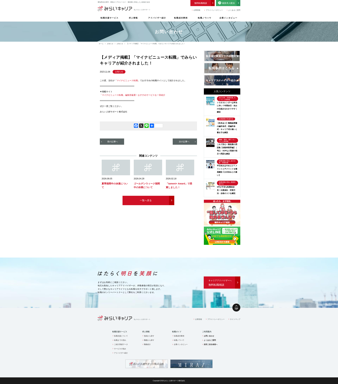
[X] (141, 126)
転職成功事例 (181, 18)
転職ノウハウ (204, 18)
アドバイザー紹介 (157, 18)
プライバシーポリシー (214, 10)
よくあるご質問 (234, 10)
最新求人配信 (231, 2)
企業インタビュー (228, 18)
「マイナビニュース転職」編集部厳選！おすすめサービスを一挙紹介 (132, 95)
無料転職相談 (200, 3)
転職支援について (121, 336)
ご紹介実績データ (121, 344)
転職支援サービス (110, 18)
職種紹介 (147, 344)
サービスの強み (120, 349)
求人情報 (133, 18)
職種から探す (149, 340)
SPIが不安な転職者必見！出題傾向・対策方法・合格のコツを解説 (226, 190)
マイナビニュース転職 (127, 80)
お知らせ (110, 44)
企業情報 (196, 10)
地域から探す (149, 336)
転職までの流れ (120, 340)
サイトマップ (235, 319)
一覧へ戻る (146, 200)
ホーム (101, 44)
